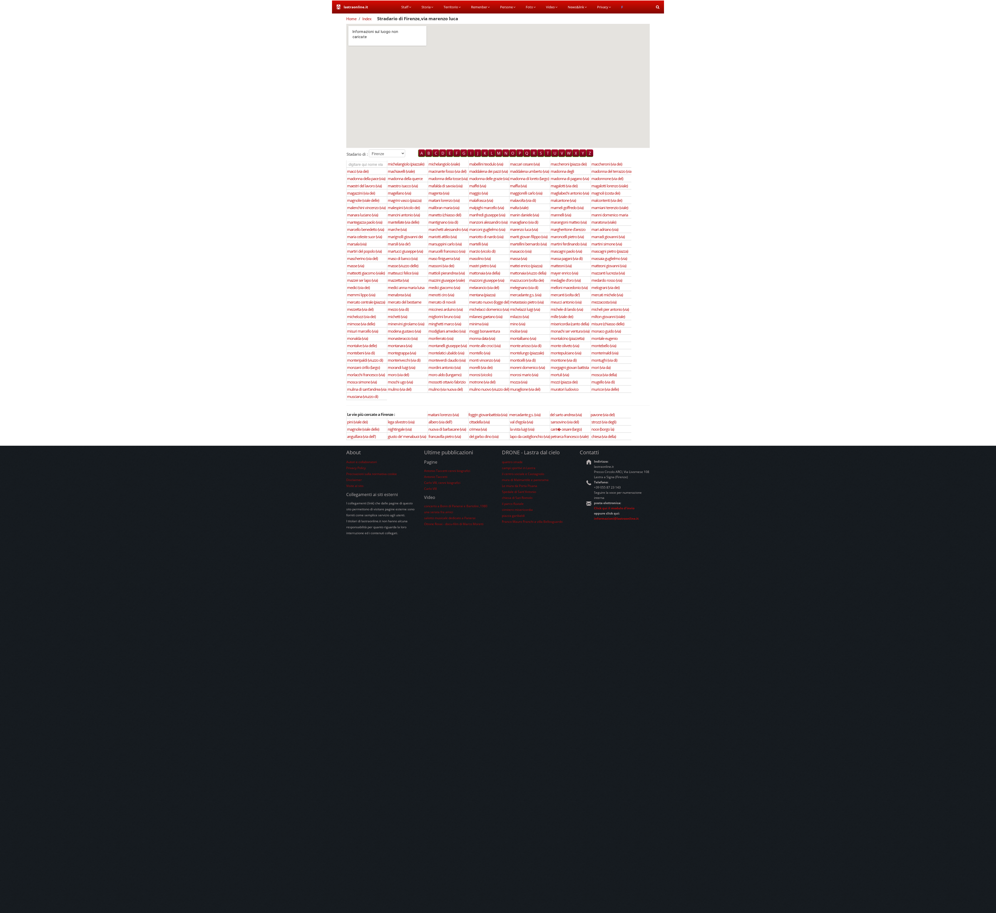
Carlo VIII (430, 488)
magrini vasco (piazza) (404, 200)
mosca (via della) (604, 374)
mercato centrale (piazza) (366, 302)
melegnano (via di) (524, 287)
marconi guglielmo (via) (487, 229)
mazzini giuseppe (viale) (446, 280)
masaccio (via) (520, 251)
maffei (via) (477, 185)
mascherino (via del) (362, 258)
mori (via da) (600, 367)
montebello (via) (603, 345)
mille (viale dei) (562, 316)
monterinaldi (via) (604, 352)
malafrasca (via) (481, 200)
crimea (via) (478, 429)
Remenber (479, 7)
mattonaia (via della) (484, 273)
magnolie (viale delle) (363, 200)
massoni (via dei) (441, 265)
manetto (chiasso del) (444, 214)
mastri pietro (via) (482, 265)
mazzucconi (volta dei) (527, 280)
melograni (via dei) (605, 287)
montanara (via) (400, 345)
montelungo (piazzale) (527, 352)
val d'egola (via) (521, 421)
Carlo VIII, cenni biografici (442, 482)
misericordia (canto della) (570, 323)
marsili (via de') (399, 243)
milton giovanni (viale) (608, 316)
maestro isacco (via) (403, 185)
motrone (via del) (482, 382)
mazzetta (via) (398, 280)
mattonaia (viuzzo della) (528, 273)
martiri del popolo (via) (364, 251)
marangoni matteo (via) (568, 222)
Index (367, 19)
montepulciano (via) (566, 352)
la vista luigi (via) (522, 429)
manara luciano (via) (362, 214)
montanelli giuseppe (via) (447, 345)
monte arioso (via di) (525, 345)
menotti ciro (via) (441, 294)
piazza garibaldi (513, 515)
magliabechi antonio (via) (570, 193)
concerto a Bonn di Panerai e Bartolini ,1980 (455, 506)
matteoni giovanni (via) (608, 265)
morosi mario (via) (524, 374)
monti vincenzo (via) (484, 360)
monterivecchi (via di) (404, 360)
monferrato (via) (440, 338)
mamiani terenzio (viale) (609, 207)
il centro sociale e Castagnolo (523, 474)
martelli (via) (478, 243)
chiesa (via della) (603, 436)
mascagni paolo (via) (566, 251)
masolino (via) (479, 258)
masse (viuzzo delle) (403, 265)
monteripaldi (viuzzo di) (365, 360)
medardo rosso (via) (606, 280)
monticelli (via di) (522, 360)
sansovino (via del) (565, 421)
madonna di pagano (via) (570, 178)
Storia (426, 7)
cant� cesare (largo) (566, 429)
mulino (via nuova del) (445, 389)
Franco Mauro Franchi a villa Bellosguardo (532, 521)
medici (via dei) (358, 287)
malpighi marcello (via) (486, 207)
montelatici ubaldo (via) (446, 352)
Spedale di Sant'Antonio (519, 492)
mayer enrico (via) (564, 273)
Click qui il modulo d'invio (614, 508)
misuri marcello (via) (362, 331)
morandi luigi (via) (401, 367)
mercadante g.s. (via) (525, 294)
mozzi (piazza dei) (564, 382)
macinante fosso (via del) (447, 171)
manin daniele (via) (524, 214)
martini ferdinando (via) (568, 243)
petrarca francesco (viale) (569, 436)
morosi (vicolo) (480, 374)
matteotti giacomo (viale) (366, 273)
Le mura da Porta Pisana (519, 486)
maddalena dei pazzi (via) (488, 171)
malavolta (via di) (523, 200)
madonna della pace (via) (366, 178)
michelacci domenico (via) (489, 309)
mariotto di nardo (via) (486, 236)
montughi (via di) (604, 360)
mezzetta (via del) (360, 309)
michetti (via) (397, 316)
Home (351, 19)
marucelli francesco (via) (446, 251)
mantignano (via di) (443, 222)
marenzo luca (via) (524, 229)
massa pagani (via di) (566, 258)
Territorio (451, 7)
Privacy (602, 7)
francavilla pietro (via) (444, 436)
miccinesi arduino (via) (445, 309)
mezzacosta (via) (603, 302)
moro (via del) (398, 374)
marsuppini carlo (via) (444, 243)
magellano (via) (399, 193)
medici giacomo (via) (444, 287)
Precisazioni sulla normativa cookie (371, 474)
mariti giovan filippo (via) (528, 236)
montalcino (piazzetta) (567, 338)
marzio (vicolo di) (482, 251)
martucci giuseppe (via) (405, 251)
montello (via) (479, 352)
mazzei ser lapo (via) (362, 280)
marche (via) (397, 229)
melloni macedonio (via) (569, 287)
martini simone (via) (606, 243)
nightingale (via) (399, 429)
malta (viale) (519, 207)
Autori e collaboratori (361, 462)
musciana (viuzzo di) (362, 396)
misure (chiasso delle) (607, 323)
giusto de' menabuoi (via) (407, 436)
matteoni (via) (561, 265)
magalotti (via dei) (564, 185)
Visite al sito (354, 486)
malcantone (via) (563, 200)
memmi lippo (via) (361, 294)
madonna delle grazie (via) (489, 178)
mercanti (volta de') (565, 294)
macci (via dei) (357, 171)
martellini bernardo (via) (528, 243)
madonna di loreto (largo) (529, 178)
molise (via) (518, 331)
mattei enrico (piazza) (526, 265)
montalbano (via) (523, 338)
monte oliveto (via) (565, 345)
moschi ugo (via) (400, 382)
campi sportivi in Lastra (518, 468)
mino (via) (517, 323)
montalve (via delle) (362, 345)
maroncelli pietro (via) (567, 236)
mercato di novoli (441, 302)
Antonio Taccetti (435, 477)
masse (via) (355, 265)
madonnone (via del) (607, 178)
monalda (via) (357, 338)
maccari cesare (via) (525, 164)
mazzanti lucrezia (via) (608, 273)
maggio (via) (478, 193)
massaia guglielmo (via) (609, 258)
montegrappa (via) (402, 352)
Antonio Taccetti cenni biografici (447, 471)
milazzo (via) (519, 316)
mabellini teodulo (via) (486, 164)
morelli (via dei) (480, 367)
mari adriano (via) (604, 229)
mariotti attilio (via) (442, 236)
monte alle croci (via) (484, 345)
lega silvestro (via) (401, 421)
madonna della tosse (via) (447, 178)
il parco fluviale (513, 504)
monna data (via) (482, 338)
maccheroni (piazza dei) (568, 164)
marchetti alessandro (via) (448, 229)
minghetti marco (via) (444, 323)
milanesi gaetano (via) (485, 316)
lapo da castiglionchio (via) (530, 436)
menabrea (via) (399, 294)
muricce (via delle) (605, 389)
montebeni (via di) (361, 352)
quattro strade (512, 462)
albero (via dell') (440, 421)
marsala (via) (356, 243)
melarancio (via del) (484, 287)
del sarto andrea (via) (566, 414)
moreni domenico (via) (527, 367)
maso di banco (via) (402, 258)
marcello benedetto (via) (365, 229)
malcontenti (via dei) (606, 200)
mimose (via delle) (361, 323)
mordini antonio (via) (444, 367)
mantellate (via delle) (403, 222)
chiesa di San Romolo (517, 498)
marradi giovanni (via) (608, 236)
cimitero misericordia (517, 509)
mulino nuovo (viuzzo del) (489, 389)
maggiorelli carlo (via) (526, 193)
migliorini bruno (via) (444, 316)
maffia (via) (518, 185)
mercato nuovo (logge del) (489, 302)
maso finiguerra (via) (444, 258)
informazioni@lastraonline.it (616, 518)
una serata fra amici (438, 512)
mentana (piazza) (482, 294)
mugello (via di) (602, 382)
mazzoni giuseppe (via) (486, 280)
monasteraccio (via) (402, 338)
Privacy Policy (356, 468)
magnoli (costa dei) (605, 193)
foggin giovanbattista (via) (487, 414)
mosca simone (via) (362, 382)
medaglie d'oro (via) (565, 280)
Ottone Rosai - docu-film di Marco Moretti (453, 524)
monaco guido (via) (606, 331)
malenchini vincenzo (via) (366, 207)
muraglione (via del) (525, 389)
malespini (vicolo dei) (404, 207)
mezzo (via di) (398, 309)
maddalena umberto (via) (529, 171)
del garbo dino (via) (483, 436)
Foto (529, 7)
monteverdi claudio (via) (446, 360)
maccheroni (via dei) (606, 164)
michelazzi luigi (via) (525, 309)
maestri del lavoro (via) (364, 185)
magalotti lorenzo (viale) (609, 185)
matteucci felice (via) (403, 273)
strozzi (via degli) (603, 421)
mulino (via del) (399, 389)
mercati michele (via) (607, 294)
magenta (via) (438, 193)
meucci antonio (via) (566, 302)
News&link (576, 7)
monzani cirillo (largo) (363, 367)
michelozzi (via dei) (361, 316)
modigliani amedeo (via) (446, 331)
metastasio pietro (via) (526, 302)
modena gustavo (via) (404, 331)
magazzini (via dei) (361, 193)
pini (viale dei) (357, 421)
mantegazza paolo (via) (364, 222)
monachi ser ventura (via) (570, 331)
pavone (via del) (602, 414)
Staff (405, 7)
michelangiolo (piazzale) (406, 164)
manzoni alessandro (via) (488, 222)
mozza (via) (518, 382)
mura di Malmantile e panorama (525, 480)
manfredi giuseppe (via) (487, 214)
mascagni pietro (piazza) (609, 251)
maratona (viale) (603, 222)
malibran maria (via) (443, 207)
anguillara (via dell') (361, 436)
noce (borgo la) (602, 429)
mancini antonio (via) (404, 214)
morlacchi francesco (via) (366, 374)
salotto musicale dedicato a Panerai (449, 518)
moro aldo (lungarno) (444, 374)
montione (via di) (563, 360)
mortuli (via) (560, 374)
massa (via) (518, 258)
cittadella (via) (479, 421)
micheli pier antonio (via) (610, 309)
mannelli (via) (561, 214)
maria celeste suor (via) (364, 236)
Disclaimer (354, 480)
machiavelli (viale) (401, 171)
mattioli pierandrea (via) (446, 273)
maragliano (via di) (524, 222)
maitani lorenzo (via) (443, 200)
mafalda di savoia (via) (445, 185)
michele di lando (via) (567, 309)
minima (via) (478, 323)
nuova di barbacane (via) (447, 429)
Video (550, 7)
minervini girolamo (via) (406, 323)
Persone (506, 7)
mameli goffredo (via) (567, 207)
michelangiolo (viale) (444, 164)
